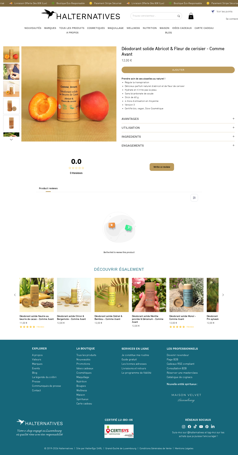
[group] (119, 305)
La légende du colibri (44, 377)
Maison (80, 395)
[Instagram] (183, 427)
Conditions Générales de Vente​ (156, 448)
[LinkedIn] (213, 427)
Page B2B (172, 359)
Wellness (81, 390)
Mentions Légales (184, 448)
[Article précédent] (15, 295)
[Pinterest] (207, 427)
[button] (191, 16)
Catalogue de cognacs (179, 377)
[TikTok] (195, 427)
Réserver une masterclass (182, 373)
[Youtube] (201, 427)
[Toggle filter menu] (194, 197)
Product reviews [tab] (48, 188)
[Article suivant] (223, 295)
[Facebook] (189, 427)
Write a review (161, 167)
